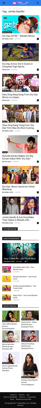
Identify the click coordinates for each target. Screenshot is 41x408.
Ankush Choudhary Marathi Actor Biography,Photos (27, 346)
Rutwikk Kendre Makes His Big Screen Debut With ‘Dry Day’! (17, 157)
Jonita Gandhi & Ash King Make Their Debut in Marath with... (18, 218)
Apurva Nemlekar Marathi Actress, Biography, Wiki (8, 346)
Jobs (28, 395)
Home (4, 8)
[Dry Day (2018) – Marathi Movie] (20, 24)
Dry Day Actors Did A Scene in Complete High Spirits (17, 65)
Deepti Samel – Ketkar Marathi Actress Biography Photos (29, 324)
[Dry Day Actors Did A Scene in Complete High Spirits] (20, 52)
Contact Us (13, 395)
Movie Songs (6, 91)
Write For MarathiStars (10, 397)
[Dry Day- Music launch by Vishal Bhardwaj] (20, 175)
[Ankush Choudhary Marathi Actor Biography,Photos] (30, 336)
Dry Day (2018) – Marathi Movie (18, 36)
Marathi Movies (7, 32)
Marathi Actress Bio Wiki (23, 399)
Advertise (22, 395)
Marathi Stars (6, 161)
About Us (22, 397)
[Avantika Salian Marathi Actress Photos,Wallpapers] (30, 365)
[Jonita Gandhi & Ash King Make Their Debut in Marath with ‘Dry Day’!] (20, 206)
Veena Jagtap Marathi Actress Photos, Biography (10, 368)
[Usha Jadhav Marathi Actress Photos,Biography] (11, 316)
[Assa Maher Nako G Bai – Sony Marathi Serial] (6, 269)
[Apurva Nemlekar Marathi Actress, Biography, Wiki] (11, 336)
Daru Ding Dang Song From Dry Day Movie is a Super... (20, 96)
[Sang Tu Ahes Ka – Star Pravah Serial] (20, 253)
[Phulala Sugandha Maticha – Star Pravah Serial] (6, 288)
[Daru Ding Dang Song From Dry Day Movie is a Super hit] (20, 83)
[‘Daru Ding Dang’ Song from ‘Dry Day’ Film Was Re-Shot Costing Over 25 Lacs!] (20, 113)
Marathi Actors (26, 341)
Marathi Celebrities (10, 306)
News (4, 60)
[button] (3, 3)
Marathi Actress (7, 321)
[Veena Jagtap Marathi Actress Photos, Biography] (11, 358)
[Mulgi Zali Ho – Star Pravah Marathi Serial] (6, 297)
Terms (12, 399)
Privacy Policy (31, 397)
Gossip (5, 152)
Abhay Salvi (6, 69)
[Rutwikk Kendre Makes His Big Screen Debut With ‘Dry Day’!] (20, 144)
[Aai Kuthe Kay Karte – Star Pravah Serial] (6, 279)
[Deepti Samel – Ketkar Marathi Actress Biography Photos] (30, 315)
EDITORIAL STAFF (7, 39)
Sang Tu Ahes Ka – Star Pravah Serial (20, 258)
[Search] (38, 3)
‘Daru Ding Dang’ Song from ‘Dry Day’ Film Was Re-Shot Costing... (18, 126)
